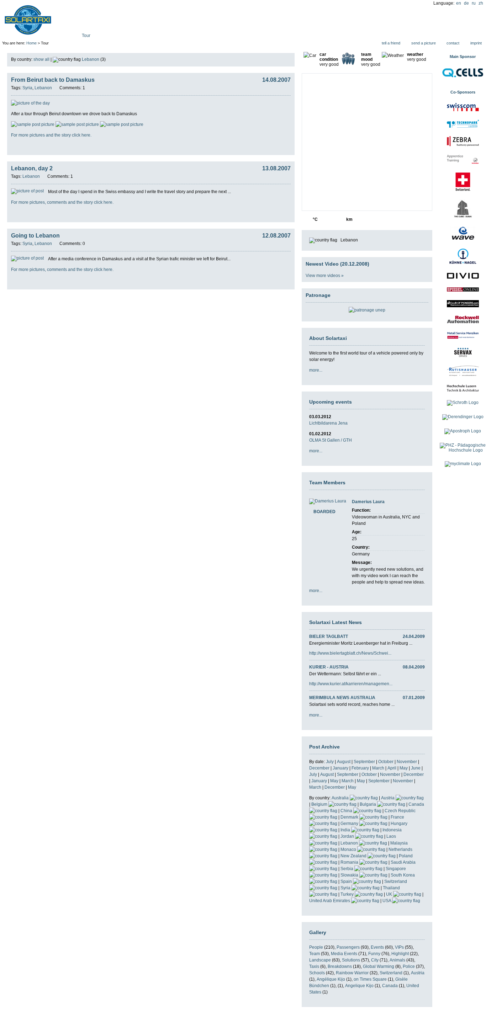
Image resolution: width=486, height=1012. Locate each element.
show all (41, 59)
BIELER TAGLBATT (328, 636)
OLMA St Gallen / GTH (330, 440)
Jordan (347, 836)
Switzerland (391, 972)
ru (474, 3)
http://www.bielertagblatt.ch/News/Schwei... (350, 653)
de (466, 3)
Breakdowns (340, 966)
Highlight (400, 953)
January (340, 768)
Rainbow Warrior (352, 972)
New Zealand (354, 855)
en (458, 3)
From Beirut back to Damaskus (53, 80)
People (316, 947)
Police (409, 966)
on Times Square (370, 979)
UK (389, 894)
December (319, 768)
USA (387, 900)
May (404, 768)
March (378, 768)
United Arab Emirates (330, 900)
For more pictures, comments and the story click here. (62, 202)
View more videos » (325, 275)
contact (453, 43)
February (360, 768)
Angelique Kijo (359, 985)
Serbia (347, 868)
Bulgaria (368, 804)
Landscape (320, 960)
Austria (388, 797)
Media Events (344, 953)
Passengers (348, 947)
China (346, 810)
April (391, 768)
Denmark (349, 817)
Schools (317, 972)
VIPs (399, 947)
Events (377, 947)
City (375, 960)
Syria (346, 887)
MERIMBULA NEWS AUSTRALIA (342, 697)
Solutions (351, 960)
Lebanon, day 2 (32, 168)
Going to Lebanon (35, 236)
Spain (346, 881)
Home (31, 43)
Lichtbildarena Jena (328, 423)
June (416, 768)
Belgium (319, 804)
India (345, 829)
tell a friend (391, 43)
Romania (349, 862)
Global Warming (378, 966)
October (385, 761)
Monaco (348, 849)
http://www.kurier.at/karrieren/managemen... (350, 683)
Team (314, 953)
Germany (349, 823)
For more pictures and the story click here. (51, 135)
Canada (390, 985)
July (330, 761)
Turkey (347, 894)
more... (315, 370)
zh (481, 3)
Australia (341, 797)
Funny (374, 953)
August (343, 761)
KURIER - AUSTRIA (329, 667)
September (364, 761)
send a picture (423, 43)
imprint (476, 43)
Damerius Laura (368, 501)
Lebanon (349, 843)
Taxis (314, 966)
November (407, 761)
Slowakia (349, 875)
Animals (397, 960)
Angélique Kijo (331, 979)
